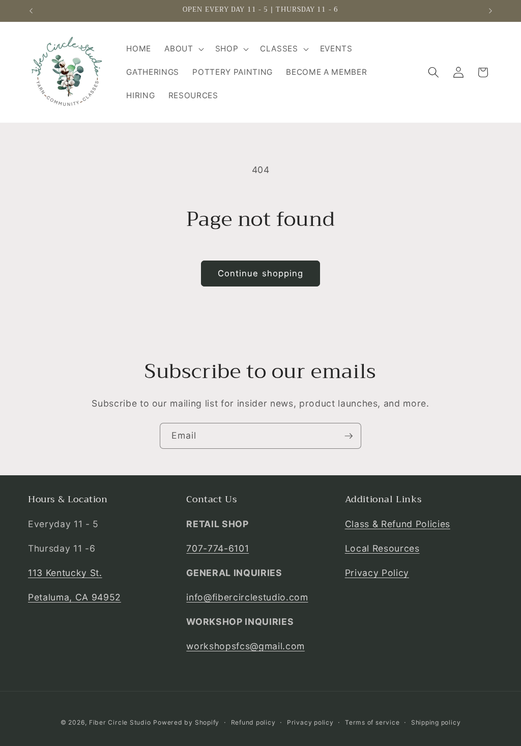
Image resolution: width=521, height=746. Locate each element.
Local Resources (382, 548)
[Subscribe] (348, 436)
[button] (183, 49)
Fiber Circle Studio (120, 722)
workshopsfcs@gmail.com (245, 646)
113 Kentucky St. (65, 572)
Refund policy (253, 722)
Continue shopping (261, 273)
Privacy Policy (377, 572)
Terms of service (372, 722)
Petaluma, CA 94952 (74, 597)
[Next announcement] (490, 10)
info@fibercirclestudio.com (247, 597)
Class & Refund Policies (397, 524)
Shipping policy (436, 722)
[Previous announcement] (31, 10)
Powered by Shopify (186, 722)
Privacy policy (310, 722)
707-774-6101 (217, 548)
